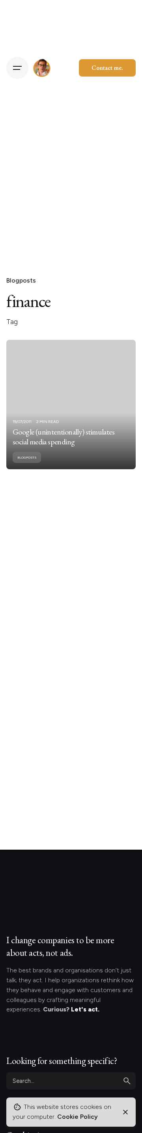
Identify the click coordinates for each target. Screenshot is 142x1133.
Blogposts (21, 280)
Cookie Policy (77, 1116)
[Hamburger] (17, 68)
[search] (127, 1081)
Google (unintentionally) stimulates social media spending (63, 437)
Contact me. (107, 68)
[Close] (125, 1112)
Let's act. (85, 1009)
